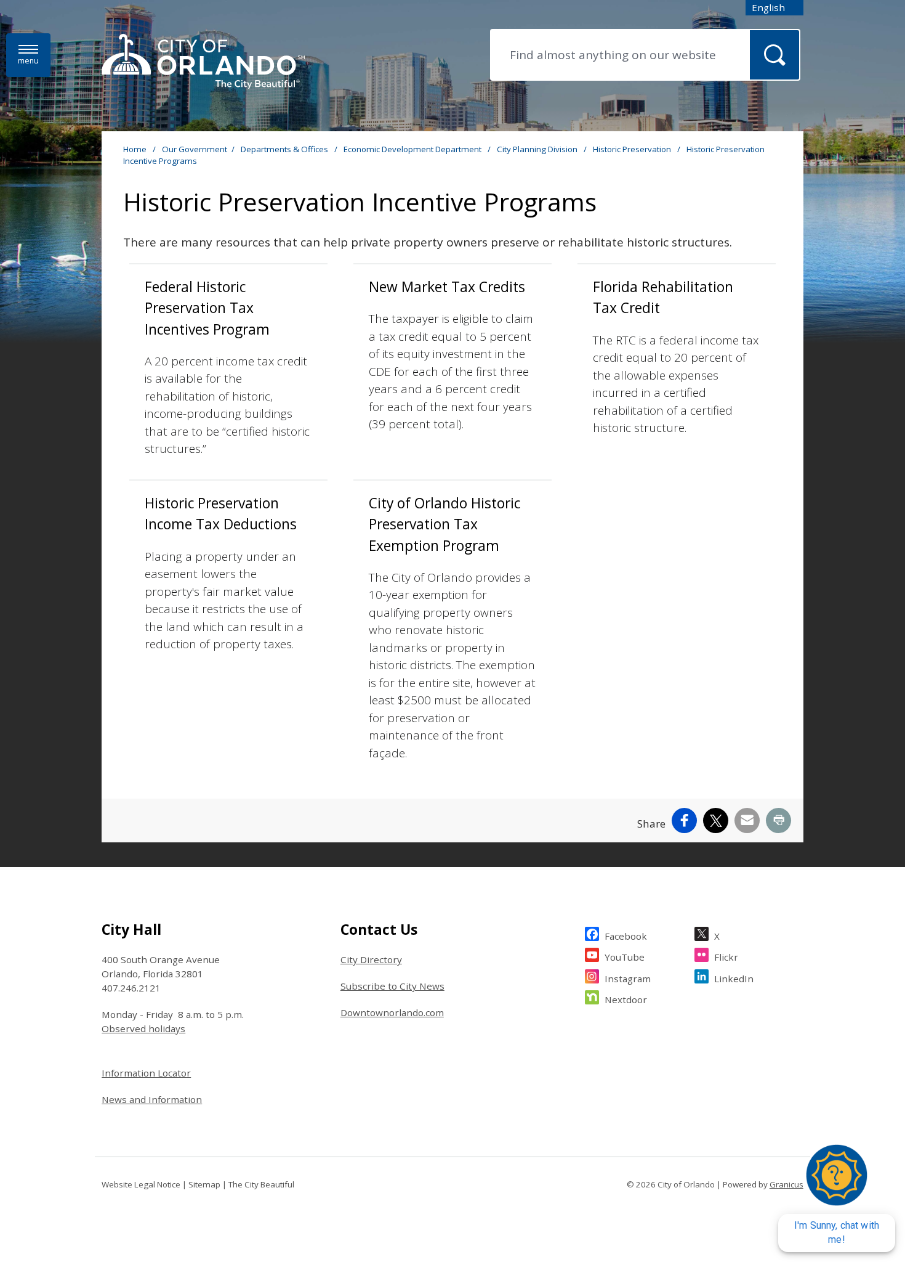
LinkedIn (734, 978)
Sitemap (204, 1184)
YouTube (625, 957)
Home (135, 149)
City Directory (371, 959)
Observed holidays (143, 1028)
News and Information (152, 1099)
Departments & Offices (285, 149)
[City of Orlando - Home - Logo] (203, 62)
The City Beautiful (261, 1184)
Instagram (628, 978)
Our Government (194, 149)
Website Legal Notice (141, 1184)
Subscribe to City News (392, 986)
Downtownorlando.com (392, 1012)
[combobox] (774, 7)
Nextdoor (626, 999)
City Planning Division (538, 149)
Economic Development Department (413, 149)
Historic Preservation (633, 149)
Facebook (626, 936)
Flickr (726, 957)
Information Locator (146, 1073)
